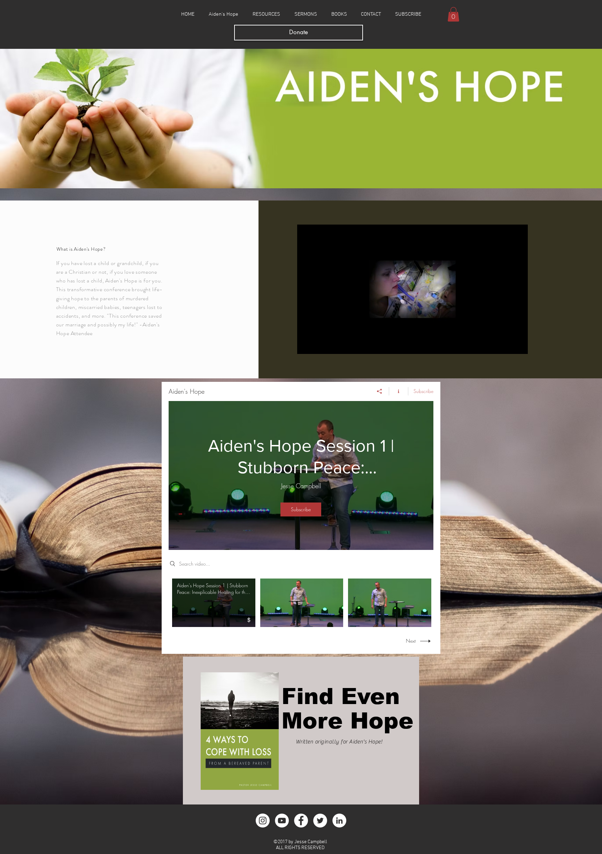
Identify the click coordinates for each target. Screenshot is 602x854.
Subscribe (423, 391)
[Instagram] (263, 820)
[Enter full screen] (518, 344)
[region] (301, 730)
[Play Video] (301, 603)
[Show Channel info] (398, 391)
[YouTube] (282, 820)
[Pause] (306, 344)
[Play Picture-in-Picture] (506, 344)
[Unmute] (318, 344)
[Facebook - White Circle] (301, 820)
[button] (453, 14)
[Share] (379, 391)
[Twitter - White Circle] (320, 820)
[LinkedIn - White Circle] (339, 820)
